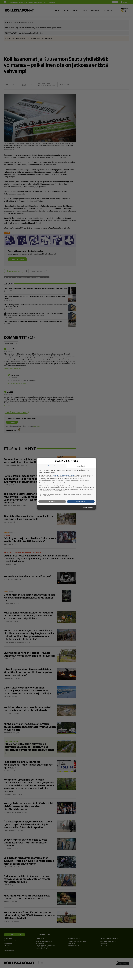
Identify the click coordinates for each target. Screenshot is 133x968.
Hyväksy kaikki (81, 501)
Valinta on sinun (52, 466)
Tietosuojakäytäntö (88, 507)
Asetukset (52, 501)
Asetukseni (81, 466)
